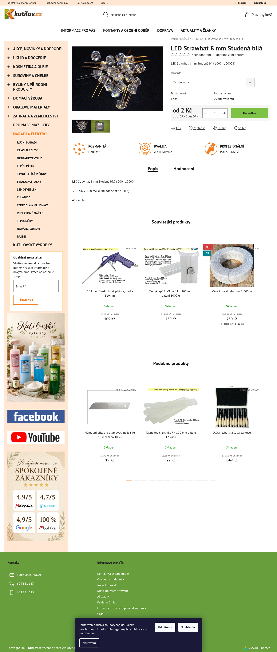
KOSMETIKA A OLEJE (30, 66)
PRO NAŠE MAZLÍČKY (31, 125)
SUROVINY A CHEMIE (30, 75)
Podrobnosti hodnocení (230, 55)
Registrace (260, 2)
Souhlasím (188, 627)
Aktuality (103, 596)
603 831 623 (25, 583)
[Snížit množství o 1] (205, 113)
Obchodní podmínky (56, 3)
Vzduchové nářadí (30, 213)
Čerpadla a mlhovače (32, 205)
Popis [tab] (153, 169)
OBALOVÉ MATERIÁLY (31, 107)
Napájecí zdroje (28, 229)
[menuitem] (78, 30)
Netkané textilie (29, 158)
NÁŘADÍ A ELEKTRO (30, 133)
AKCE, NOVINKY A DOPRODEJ (37, 48)
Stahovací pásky (29, 182)
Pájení (21, 236)
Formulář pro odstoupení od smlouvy (121, 608)
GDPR (101, 614)
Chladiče (23, 197)
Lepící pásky (25, 166)
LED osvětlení (27, 189)
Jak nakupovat (85, 3)
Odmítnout (165, 627)
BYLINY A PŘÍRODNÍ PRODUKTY (30, 87)
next (267, 291)
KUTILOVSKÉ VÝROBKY (32, 244)
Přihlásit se (25, 300)
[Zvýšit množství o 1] (224, 113)
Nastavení (89, 643)
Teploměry (25, 221)
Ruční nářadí (27, 142)
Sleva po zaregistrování (112, 591)
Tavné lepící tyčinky (32, 174)
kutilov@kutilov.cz (29, 575)
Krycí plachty (27, 150)
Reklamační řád (107, 602)
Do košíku (249, 113)
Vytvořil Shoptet (259, 648)
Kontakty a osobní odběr (21, 3)
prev (75, 291)
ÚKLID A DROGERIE (29, 57)
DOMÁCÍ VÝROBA (27, 98)
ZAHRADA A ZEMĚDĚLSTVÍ (35, 116)
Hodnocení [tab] (183, 169)
